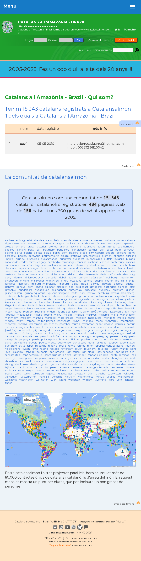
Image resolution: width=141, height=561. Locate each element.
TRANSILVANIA (75, 370)
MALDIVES (91, 314)
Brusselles (33, 259)
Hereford (47, 296)
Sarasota (53, 358)
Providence (20, 342)
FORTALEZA (10, 283)
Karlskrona (30, 302)
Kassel (56, 302)
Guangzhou (59, 290)
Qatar (91, 342)
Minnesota (63, 320)
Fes (117, 280)
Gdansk (130, 283)
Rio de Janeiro (12, 348)
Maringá (38, 317)
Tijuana (130, 367)
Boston (22, 255)
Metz (131, 317)
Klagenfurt (11, 305)
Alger (8, 243)
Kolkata (40, 305)
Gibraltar (50, 286)
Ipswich (9, 299)
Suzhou (85, 364)
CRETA (131, 271)
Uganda (51, 373)
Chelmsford (111, 265)
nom (24, 128)
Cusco (62, 274)
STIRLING (9, 364)
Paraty (123, 336)
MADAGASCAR (24, 314)
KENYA (108, 302)
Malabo (68, 314)
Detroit (18, 277)
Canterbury (117, 262)
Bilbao (83, 252)
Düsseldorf (97, 277)
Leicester (41, 308)
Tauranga (90, 367)
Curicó (42, 274)
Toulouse (61, 370)
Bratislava (76, 255)
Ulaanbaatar (65, 373)
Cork (92, 271)
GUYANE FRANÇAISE (59, 293)
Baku (31, 249)
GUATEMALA (75, 290)
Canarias (81, 262)
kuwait (102, 305)
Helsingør (23, 296)
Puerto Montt (47, 342)
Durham (83, 277)
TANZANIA (64, 367)
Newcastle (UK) (28, 330)
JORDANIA (129, 299)
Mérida (121, 317)
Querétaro (11, 345)
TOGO (21, 370)
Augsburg (89, 246)
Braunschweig (91, 255)
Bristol (10, 259)
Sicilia (49, 361)
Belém (28, 252)
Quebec (113, 342)
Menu (10, 6)
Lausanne (19, 308)
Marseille (50, 317)
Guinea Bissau (13, 293)
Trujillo (8, 373)
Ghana (39, 286)
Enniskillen (52, 280)
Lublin (75, 311)
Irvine (37, 299)
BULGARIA (119, 259)
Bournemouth (50, 255)
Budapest (78, 259)
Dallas (80, 274)
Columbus (11, 271)
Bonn (131, 252)
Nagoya (108, 324)
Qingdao (101, 342)
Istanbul (58, 299)
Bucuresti (65, 259)
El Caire (24, 280)
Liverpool (28, 311)
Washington (26, 379)
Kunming (91, 305)
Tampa (38, 367)
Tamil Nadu (25, 367)
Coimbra (117, 268)
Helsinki (35, 296)
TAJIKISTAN (10, 367)
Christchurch (47, 268)
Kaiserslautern (13, 302)
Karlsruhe (44, 302)
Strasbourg (36, 364)
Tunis (18, 373)
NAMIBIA (120, 324)
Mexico (9, 320)
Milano (31, 320)
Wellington (42, 379)
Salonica (18, 351)
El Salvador (37, 280)
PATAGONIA (11, 339)
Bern (64, 252)
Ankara (71, 243)
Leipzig (61, 308)
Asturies (41, 246)
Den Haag (129, 274)
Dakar (71, 274)
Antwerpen (115, 243)
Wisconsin (74, 379)
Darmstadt (91, 274)
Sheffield (129, 358)
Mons (99, 320)
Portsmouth (127, 339)
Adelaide (66, 240)
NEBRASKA (59, 327)
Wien (54, 379)
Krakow (62, 305)
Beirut (18, 252)
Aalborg (20, 240)
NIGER (79, 330)
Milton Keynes (46, 320)
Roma (35, 348)
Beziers (73, 252)
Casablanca (51, 265)
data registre (48, 128)
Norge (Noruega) (106, 330)
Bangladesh (79, 249)
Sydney (96, 364)
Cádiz (23, 262)
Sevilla (105, 358)
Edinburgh (112, 277)
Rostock (54, 348)
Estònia (88, 280)
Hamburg (103, 293)
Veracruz (57, 376)
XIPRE (111, 379)
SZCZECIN (107, 364)
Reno (90, 345)
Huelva (99, 296)
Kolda (31, 305)
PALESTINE (33, 336)
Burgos (130, 259)
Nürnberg (26, 333)
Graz (132, 286)
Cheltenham (127, 265)
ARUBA (31, 246)
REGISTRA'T (126, 40)
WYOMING (100, 379)
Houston (88, 296)
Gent (30, 286)
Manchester (127, 314)
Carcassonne (12, 265)
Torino (38, 370)
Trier (96, 370)
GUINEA (130, 290)
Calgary (41, 262)
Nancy (8, 327)
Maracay (25, 317)
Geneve (9, 286)
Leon (81, 308)
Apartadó (129, 243)
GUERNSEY (104, 290)
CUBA (18, 274)
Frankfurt (23, 283)
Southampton (113, 361)
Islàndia (47, 299)
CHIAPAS (21, 268)
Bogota (110, 252)
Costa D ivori (105, 271)
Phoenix (62, 339)
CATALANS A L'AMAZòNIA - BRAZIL (51, 22)
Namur (131, 324)
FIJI (122, 280)
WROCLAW (87, 379)
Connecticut (42, 271)
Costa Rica (120, 271)
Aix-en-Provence (82, 240)
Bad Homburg (126, 246)
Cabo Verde (11, 262)
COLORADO (129, 268)
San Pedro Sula (125, 351)
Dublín (72, 277)
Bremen (107, 255)
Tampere (50, 367)
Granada (122, 286)
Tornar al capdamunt (123, 503)
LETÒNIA (89, 308)
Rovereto (103, 348)
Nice (70, 330)
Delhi (118, 274)
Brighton (119, 255)
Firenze (130, 280)
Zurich (8, 382)
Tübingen (38, 373)
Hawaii (115, 293)
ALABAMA (110, 240)
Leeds (30, 308)
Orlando (82, 333)
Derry (8, 277)
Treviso (88, 370)
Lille (114, 308)
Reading (52, 345)
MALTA (114, 314)
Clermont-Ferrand (67, 268)
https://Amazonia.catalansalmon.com (97, 521)
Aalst (29, 240)
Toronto (49, 370)
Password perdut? (100, 40)
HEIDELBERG (127, 293)
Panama (66, 336)
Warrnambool (126, 376)
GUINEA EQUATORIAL (35, 293)
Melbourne (94, 317)
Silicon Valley (62, 361)
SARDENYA (65, 358)
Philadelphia (48, 339)
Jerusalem (117, 299)
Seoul (87, 358)
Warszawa (11, 379)
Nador (99, 324)
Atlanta (64, 246)
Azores (111, 246)
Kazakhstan (81, 302)
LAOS (128, 305)
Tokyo (29, 370)
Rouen (78, 348)
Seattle (77, 358)
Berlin (56, 252)
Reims (71, 345)
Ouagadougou (116, 333)
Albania (131, 240)
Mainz (57, 314)
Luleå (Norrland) (99, 311)
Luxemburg (116, 311)
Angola (60, 243)
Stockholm (21, 364)
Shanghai (116, 358)
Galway (95, 283)
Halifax (91, 293)
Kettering (121, 302)
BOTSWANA (34, 255)
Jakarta (86, 299)
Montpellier (127, 320)
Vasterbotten (28, 376)
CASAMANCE (67, 265)
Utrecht (100, 373)
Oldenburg (54, 333)
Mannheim (11, 317)
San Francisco (105, 351)
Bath (118, 249)
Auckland (75, 246)
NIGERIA (89, 330)
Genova (20, 286)
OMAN (65, 333)
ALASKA (120, 240)
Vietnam (70, 376)
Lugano (84, 311)
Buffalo (108, 259)
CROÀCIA (9, 274)
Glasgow (62, 286)
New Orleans (114, 327)
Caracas (130, 262)
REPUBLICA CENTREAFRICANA (109, 345)
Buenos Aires (94, 259)
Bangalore (63, 249)
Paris (132, 336)
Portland (86, 339)
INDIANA (109, 296)
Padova (9, 336)
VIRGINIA (111, 376)
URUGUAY (80, 373)
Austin (101, 246)
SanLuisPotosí (12, 355)
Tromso (120, 370)
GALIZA (84, 283)
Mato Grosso (65, 317)
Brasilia (65, 255)
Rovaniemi (90, 348)
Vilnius (100, 376)
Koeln (22, 305)
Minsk (76, 320)
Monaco (88, 320)
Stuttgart (50, 364)
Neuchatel (81, 327)
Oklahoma (40, 333)
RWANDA (124, 348)
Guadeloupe (42, 290)
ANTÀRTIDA (83, 243)
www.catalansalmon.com (96, 29)
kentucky (96, 302)
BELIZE (47, 252)
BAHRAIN (21, 249)
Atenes (53, 246)
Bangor (93, 249)
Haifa (74, 293)
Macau (10, 314)
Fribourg (64, 283)
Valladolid (128, 373)
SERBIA (96, 358)
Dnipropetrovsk (34, 277)
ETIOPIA (99, 280)
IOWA (132, 296)
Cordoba (74, 271)
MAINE (48, 314)
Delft (110, 274)
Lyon (133, 311)
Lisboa (18, 311)
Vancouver (11, 376)
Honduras (59, 296)
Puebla (33, 342)
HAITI (82, 293)
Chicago (33, 268)
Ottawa (102, 333)
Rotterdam (67, 348)
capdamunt (127, 124)
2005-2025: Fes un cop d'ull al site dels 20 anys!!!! (70, 69)
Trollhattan (107, 370)
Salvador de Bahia (36, 351)
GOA (71, 286)
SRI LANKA (129, 361)
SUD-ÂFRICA (63, 364)
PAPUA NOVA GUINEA (84, 336)
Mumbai (64, 324)
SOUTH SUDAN (94, 361)
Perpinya (24, 339)
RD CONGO (40, 345)
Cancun (104, 262)
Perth (35, 339)
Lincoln (9, 311)
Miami (20, 320)
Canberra (93, 262)
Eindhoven (11, 280)
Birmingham (96, 252)
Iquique (20, 299)
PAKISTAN (21, 336)
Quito (22, 345)
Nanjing (19, 327)
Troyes (131, 370)
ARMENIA (20, 246)
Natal (48, 327)
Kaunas (67, 302)
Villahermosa (85, 376)
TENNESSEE (117, 367)
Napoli (39, 327)
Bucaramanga (49, 259)
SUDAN (75, 364)
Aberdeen (40, 240)
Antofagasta (98, 243)
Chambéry (82, 265)
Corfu (85, 271)
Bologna (121, 252)
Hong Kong (74, 296)
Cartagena (37, 265)
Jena (106, 299)
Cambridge (68, 262)
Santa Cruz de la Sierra (58, 355)
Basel (110, 249)
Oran (73, 333)
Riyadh (26, 348)
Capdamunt (127, 166)
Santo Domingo (120, 355)
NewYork (45, 330)
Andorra (49, 243)
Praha (8, 342)
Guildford (118, 290)
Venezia (44, 376)
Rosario (44, 348)
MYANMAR (88, 324)
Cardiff (25, 265)
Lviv (127, 311)
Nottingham (127, 330)
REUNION (130, 345)
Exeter (109, 280)
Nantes (30, 327)
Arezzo (9, 246)
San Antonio (57, 351)
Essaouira (75, 280)
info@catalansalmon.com (84, 538)
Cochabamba (102, 268)
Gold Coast (81, 286)
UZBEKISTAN (114, 373)
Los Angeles (63, 311)
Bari (102, 249)
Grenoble (10, 290)
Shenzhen (11, 361)
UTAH (90, 373)
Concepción (26, 271)
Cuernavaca (30, 274)
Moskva (23, 324)
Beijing (9, 252)
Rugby (114, 348)
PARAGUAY (102, 336)
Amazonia (19, 243)
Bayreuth (129, 249)
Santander (79, 355)
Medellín (81, 317)
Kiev (131, 302)
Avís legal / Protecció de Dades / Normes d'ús (70, 541)
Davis (103, 274)
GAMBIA (106, 283)
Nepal (70, 327)
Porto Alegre (110, 339)
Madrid (38, 314)
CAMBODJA (54, 262)
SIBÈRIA (40, 361)
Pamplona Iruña (49, 336)
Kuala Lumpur (76, 305)
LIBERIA (99, 308)
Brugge (20, 259)
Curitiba (52, 274)
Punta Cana (79, 342)
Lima (120, 308)
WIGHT (62, 379)
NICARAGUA (59, 330)
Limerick (130, 308)
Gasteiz (118, 283)
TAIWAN (131, 364)
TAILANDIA (120, 364)
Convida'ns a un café (82, 545)
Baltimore (49, 249)
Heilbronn (10, 296)
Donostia (51, 277)
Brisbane (131, 255)
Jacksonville (72, 299)
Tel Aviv (103, 367)
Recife (62, 345)
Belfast (38, 252)
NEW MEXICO (97, 327)
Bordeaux (10, 255)
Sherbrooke (26, 361)
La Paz (120, 305)
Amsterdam (35, 243)
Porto (97, 339)
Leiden (51, 308)
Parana (114, 336)
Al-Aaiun (98, 240)
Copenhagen (59, 271)
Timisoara (10, 370)
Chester (9, 268)
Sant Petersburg (32, 355)
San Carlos (73, 351)
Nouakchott (12, 333)
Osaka (92, 333)
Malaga (79, 314)
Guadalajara (25, 290)
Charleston (96, 265)
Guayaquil (90, 290)
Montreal (10, 324)
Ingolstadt (121, 296)
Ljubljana (40, 311)
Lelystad (71, 308)
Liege (107, 308)
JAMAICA (96, 299)
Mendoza (109, 317)
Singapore (79, 361)
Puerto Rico (64, 342)
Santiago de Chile (98, 355)
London (51, 311)
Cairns (32, 262)
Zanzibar (129, 379)
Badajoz (9, 249)
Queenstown (127, 342)
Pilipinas (74, 339)
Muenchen (51, 324)
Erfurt (64, 280)
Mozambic (35, 324)
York (119, 379)
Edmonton (127, 277)
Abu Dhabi (53, 240)
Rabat (30, 345)
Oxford (131, 333)
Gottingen (110, 286)
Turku (27, 373)
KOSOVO (51, 305)
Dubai (62, 277)
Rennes (81, 345)
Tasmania (77, 367)
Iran (30, 299)
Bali (39, 249)
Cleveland (85, 268)
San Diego (88, 351)
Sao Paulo (40, 358)
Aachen (9, 240)
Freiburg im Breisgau (43, 283)
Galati (75, 283)
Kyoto (111, 305)
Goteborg (96, 286)
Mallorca (104, 314)
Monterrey (111, 320)
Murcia (76, 324)
